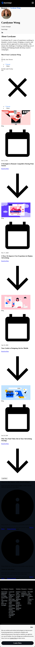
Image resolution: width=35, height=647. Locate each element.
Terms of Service (11, 529)
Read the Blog (5, 443)
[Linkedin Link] (2, 33)
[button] (27, 3)
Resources (4, 8)
